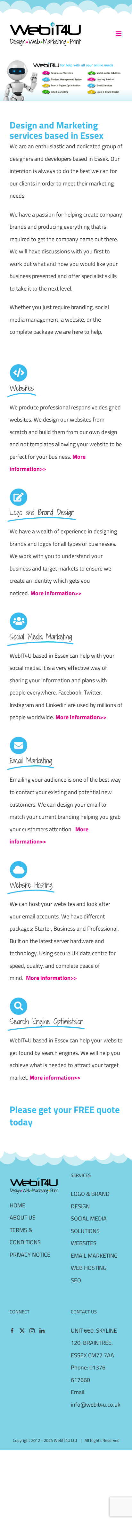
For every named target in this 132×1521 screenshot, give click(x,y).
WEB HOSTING (88, 1267)
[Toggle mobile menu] (119, 33)
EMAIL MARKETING (94, 1255)
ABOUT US (23, 1217)
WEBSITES (83, 1243)
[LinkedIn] (42, 1330)
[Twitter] (22, 1330)
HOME (17, 1205)
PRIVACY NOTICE (30, 1254)
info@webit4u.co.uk (95, 1404)
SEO (76, 1280)
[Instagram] (32, 1330)
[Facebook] (12, 1330)
